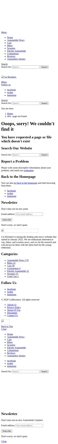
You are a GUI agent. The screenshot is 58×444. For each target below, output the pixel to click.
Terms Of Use (13, 310)
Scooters (11, 48)
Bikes (9, 45)
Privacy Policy (14, 307)
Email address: (8, 214)
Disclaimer (12, 313)
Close (4, 329)
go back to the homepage (25, 183)
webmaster (28, 170)
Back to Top (7, 326)
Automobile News (15, 40)
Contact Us (12, 315)
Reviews (11, 56)
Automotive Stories (16, 59)
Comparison (13, 53)
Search (44, 67)
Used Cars (13, 276)
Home (10, 37)
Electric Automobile (16, 51)
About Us (11, 304)
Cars (9, 43)
